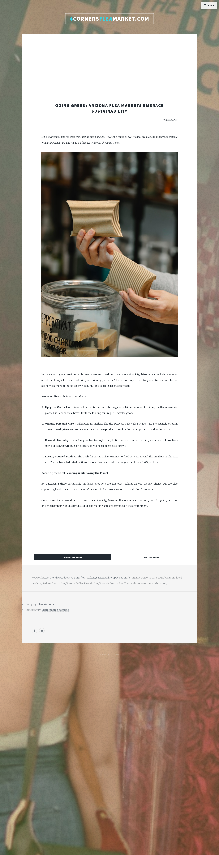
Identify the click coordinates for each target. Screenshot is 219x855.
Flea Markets (45, 604)
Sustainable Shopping (55, 609)
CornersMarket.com (109, 18)
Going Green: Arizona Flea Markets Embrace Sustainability (109, 108)
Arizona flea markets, (83, 577)
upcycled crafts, (122, 577)
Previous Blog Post (72, 557)
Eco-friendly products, (57, 577)
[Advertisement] (109, 61)
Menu (211, 5)
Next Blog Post (151, 557)
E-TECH (105, 654)
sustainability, (104, 577)
